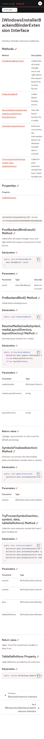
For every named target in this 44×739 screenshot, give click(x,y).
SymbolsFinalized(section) (13, 126)
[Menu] (40, 3)
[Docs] (20, 4)
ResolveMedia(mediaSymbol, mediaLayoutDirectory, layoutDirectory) (14, 113)
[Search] (28, 3)
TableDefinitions (9, 198)
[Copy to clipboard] (38, 259)
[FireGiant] (8, 4)
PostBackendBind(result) (13, 61)
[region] (22, 358)
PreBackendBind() (10, 94)
